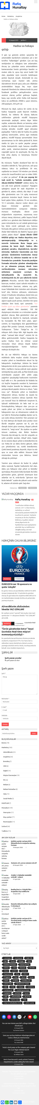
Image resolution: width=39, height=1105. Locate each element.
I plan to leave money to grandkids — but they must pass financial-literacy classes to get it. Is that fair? (19, 1086)
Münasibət (5, 808)
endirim (14, 971)
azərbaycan (18, 958)
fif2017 (26, 974)
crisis (14, 967)
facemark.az (8, 974)
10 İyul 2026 (16, 893)
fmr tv (23, 977)
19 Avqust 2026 (18, 847)
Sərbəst (4, 826)
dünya (6, 971)
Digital (5, 771)
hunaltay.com (26, 980)
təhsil (24, 999)
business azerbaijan (10, 964)
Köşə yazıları (7, 817)
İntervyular (7, 812)
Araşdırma (19, 16)
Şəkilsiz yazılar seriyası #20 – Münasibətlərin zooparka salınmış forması (23, 843)
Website (4, 715)
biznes (13, 961)
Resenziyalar (7, 822)
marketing (31, 987)
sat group (27, 996)
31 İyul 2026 (16, 879)
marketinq (7, 993)
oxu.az (27, 993)
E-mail (4, 707)
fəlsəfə (6, 980)
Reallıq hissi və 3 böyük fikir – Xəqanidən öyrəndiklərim (21, 890)
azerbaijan (7, 958)
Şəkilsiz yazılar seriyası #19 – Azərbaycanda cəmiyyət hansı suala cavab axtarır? (24, 920)
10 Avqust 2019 (13, 40)
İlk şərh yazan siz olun (12, 660)
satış (5, 999)
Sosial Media (7, 798)
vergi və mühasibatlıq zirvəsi (12, 1003)
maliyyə (21, 987)
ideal (5, 987)
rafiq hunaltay (16, 996)
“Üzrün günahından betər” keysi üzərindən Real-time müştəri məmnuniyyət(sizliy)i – (17, 631)
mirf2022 (17, 993)
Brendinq (6, 761)
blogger (21, 961)
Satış (4, 794)
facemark (24, 971)
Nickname (5, 699)
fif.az (17, 974)
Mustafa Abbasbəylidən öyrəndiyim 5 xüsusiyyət (24, 905)
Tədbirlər (5, 831)
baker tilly (29, 958)
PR (4, 780)
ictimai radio (8, 983)
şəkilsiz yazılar (30, 1003)
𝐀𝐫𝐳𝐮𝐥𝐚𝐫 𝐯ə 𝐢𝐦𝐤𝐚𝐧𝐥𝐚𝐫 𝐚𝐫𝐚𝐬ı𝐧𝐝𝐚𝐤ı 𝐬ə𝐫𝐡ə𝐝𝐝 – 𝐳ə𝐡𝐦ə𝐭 (21, 876)
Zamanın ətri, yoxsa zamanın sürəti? (24, 863)
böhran (6, 967)
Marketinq (10, 16)
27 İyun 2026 (17, 908)
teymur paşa (15, 999)
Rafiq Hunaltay (7, 44)
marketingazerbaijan (23, 990)
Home (3, 16)
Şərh (4, 673)
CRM (4, 766)
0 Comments (19, 579)
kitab (12, 987)
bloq (29, 961)
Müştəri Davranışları (9, 775)
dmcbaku (32, 967)
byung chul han (24, 964)
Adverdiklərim (8, 752)
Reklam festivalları (9, 789)
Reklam (5, 785)
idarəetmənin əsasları (22, 983)
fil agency (7, 977)
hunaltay (15, 980)
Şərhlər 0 (23, 40)
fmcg (15, 977)
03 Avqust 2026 (18, 865)
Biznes (4, 743)
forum (32, 977)
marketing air (8, 990)
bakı (5, 961)
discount (22, 967)
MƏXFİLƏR (5, 803)
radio (5, 996)
